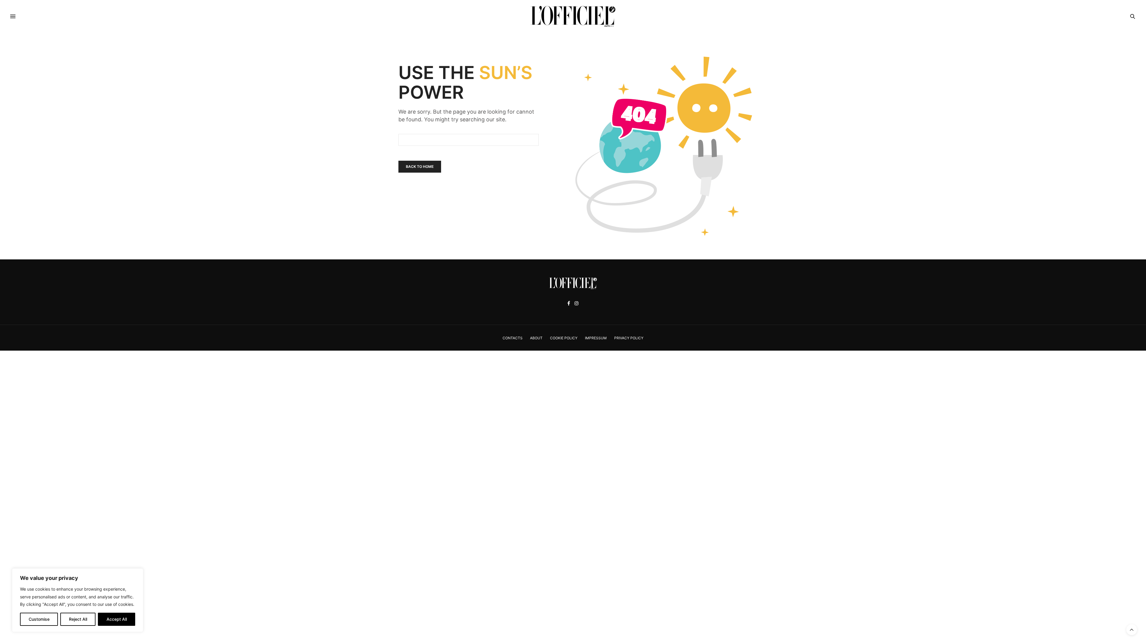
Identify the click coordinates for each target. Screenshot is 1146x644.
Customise (39, 619)
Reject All (78, 619)
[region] (77, 600)
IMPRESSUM (596, 338)
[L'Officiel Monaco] (573, 16)
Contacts (513, 338)
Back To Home (420, 166)
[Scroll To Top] (1131, 629)
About (536, 338)
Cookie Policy (563, 338)
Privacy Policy (628, 338)
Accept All (117, 619)
